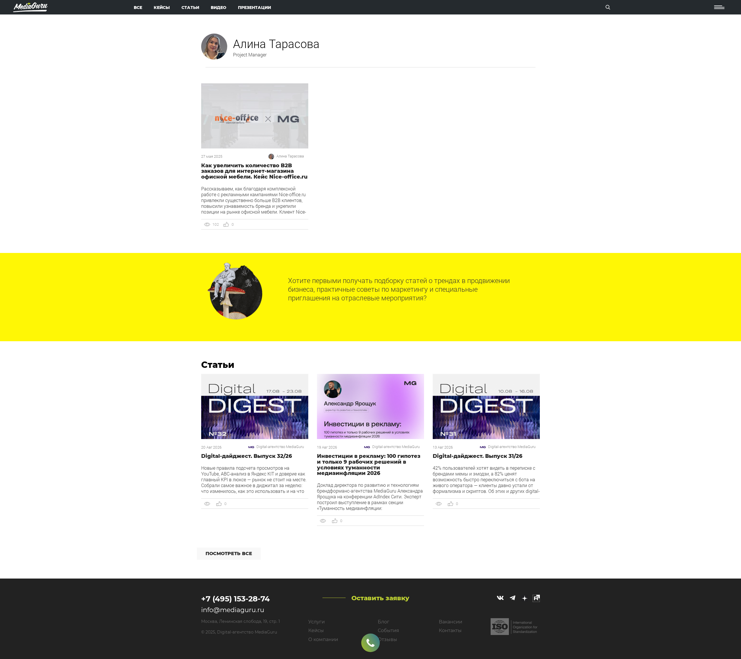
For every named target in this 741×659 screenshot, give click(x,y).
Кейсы (162, 7)
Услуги (316, 622)
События (388, 630)
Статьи (190, 7)
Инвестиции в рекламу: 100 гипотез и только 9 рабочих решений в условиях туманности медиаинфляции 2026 (368, 464)
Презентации (254, 7)
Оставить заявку (380, 598)
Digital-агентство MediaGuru (280, 447)
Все (138, 7)
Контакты (450, 630)
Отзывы (387, 639)
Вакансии (450, 622)
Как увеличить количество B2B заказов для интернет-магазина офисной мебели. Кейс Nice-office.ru (254, 171)
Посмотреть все (229, 553)
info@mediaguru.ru (232, 610)
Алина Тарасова (290, 156)
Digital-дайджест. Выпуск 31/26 (477, 456)
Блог (383, 622)
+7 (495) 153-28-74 (235, 598)
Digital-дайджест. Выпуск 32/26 (246, 456)
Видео (218, 7)
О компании (323, 639)
